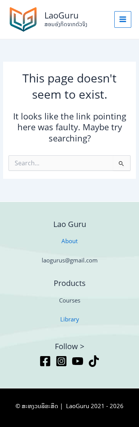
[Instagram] (61, 361)
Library (69, 319)
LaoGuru (61, 15)
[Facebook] (45, 361)
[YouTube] (77, 361)
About (69, 241)
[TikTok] (94, 361)
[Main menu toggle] (122, 19)
